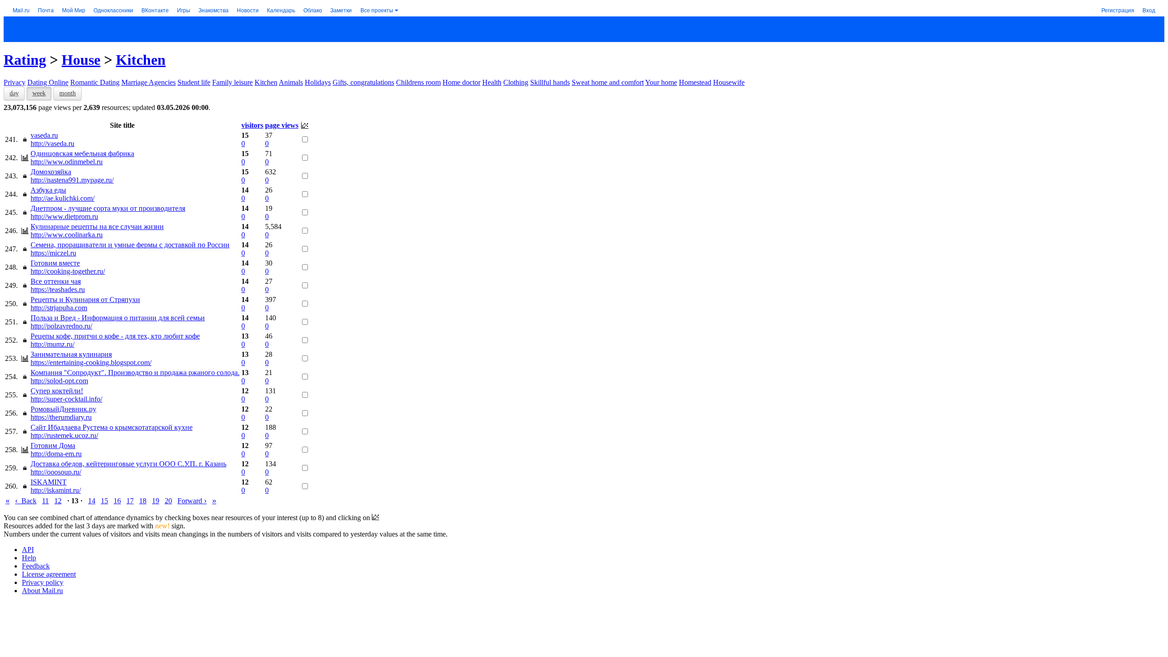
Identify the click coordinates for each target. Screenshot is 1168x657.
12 (58, 501)
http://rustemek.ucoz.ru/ (64, 435)
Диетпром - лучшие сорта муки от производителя (108, 208)
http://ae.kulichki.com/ (62, 198)
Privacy (15, 82)
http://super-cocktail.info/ (66, 399)
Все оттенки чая (56, 281)
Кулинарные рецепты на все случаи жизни (97, 226)
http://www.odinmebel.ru (67, 162)
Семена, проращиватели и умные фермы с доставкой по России (130, 245)
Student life (193, 82)
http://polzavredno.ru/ (61, 326)
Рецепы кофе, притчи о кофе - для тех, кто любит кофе (115, 336)
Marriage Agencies (148, 82)
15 (104, 501)
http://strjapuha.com (59, 308)
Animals (291, 82)
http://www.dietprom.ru (64, 216)
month (67, 93)
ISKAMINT (49, 482)
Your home (661, 82)
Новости (248, 10)
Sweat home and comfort (608, 82)
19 (155, 501)
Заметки (341, 10)
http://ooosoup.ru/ (56, 472)
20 (168, 501)
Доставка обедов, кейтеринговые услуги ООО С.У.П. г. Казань (128, 464)
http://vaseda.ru (52, 143)
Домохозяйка (51, 172)
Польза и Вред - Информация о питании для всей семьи (118, 318)
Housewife (729, 82)
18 (142, 501)
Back (25, 501)
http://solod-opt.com (59, 381)
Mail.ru (21, 10)
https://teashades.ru (58, 289)
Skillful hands (550, 82)
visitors (252, 125)
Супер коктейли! (57, 391)
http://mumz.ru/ (52, 344)
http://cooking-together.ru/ (68, 271)
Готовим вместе (55, 263)
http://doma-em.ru (56, 454)
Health (491, 82)
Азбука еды (48, 190)
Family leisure (232, 82)
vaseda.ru (44, 135)
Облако (312, 10)
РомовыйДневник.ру (63, 409)
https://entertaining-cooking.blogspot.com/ (91, 362)
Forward (192, 501)
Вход (1148, 10)
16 (117, 501)
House (81, 60)
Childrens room (418, 82)
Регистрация (1117, 10)
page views (281, 125)
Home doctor (461, 82)
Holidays (318, 82)
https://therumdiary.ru (61, 417)
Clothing (515, 82)
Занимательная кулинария (71, 354)
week (39, 93)
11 (45, 501)
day (14, 93)
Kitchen (141, 60)
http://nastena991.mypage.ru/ (72, 180)
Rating (25, 60)
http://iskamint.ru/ (56, 490)
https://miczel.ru (53, 253)
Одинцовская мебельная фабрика (82, 153)
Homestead (695, 82)
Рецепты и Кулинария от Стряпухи (85, 299)
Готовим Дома (53, 445)
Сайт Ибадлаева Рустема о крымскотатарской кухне (112, 427)
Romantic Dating (95, 82)
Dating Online (47, 82)
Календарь (281, 10)
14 (91, 501)
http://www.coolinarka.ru (67, 235)
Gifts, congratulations (363, 82)
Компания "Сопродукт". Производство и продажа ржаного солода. (135, 372)
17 (130, 501)
